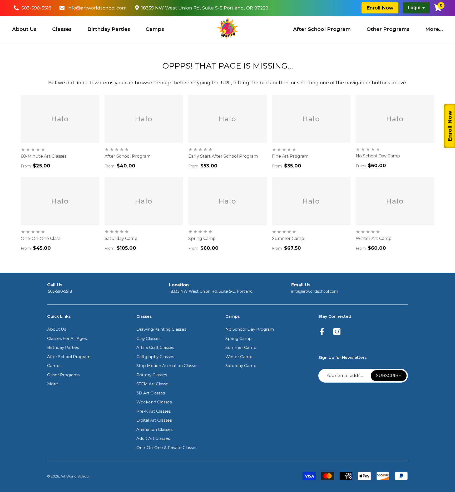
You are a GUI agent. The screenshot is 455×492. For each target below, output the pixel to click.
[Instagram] (336, 332)
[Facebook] (321, 332)
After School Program (322, 29)
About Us (24, 29)
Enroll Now (380, 8)
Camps (155, 29)
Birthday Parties (108, 29)
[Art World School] (227, 28)
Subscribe (388, 375)
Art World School (75, 476)
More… (434, 29)
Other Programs (388, 29)
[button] (56, 329)
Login (414, 7)
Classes (62, 29)
